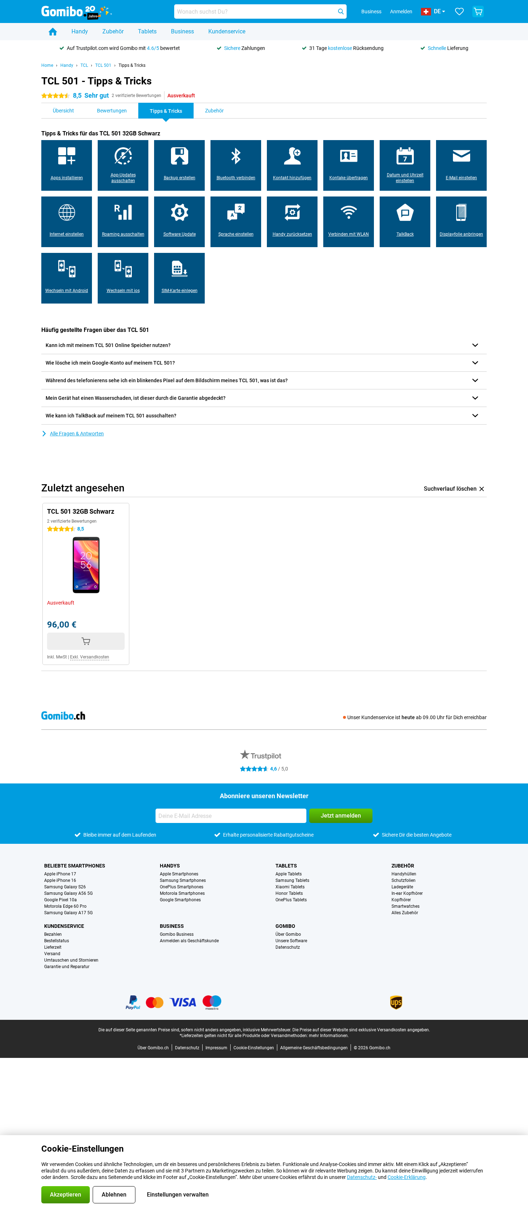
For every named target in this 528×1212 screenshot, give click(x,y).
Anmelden (401, 11)
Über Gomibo (288, 934)
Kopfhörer (401, 899)
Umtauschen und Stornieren (71, 960)
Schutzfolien (404, 880)
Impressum (216, 1047)
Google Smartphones (180, 899)
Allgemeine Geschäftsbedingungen (314, 1047)
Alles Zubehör (405, 912)
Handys (170, 866)
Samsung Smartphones (183, 880)
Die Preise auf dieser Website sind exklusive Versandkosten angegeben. (361, 1029)
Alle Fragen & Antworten (77, 433)
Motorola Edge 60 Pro (65, 906)
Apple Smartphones (179, 873)
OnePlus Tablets (291, 899)
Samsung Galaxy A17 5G (68, 912)
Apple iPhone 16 (60, 880)
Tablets (147, 31)
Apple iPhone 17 (60, 873)
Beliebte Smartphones (74, 866)
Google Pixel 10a (60, 899)
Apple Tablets (288, 873)
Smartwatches (406, 906)
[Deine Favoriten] (459, 11)
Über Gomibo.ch (153, 1047)
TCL (84, 65)
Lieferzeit (52, 947)
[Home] (52, 31)
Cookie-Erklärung (407, 1177)
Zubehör (113, 31)
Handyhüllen (404, 873)
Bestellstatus (56, 940)
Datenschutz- (362, 1177)
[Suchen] (341, 11)
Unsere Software (291, 940)
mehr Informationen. (329, 1035)
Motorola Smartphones (182, 893)
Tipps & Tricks (132, 65)
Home (47, 65)
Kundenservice (226, 31)
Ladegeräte (402, 886)
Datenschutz (287, 947)
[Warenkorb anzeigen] (478, 11)
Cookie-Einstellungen (253, 1047)
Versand (52, 953)
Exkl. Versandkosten (89, 657)
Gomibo (285, 926)
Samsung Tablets (292, 880)
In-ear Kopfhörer (407, 893)
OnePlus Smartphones (181, 886)
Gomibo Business (177, 934)
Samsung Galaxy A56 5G (68, 893)
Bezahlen (53, 934)
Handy (79, 31)
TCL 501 (103, 65)
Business (182, 31)
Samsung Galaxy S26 (65, 886)
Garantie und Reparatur (66, 966)
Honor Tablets (289, 893)
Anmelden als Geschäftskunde (189, 940)
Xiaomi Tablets (290, 886)
